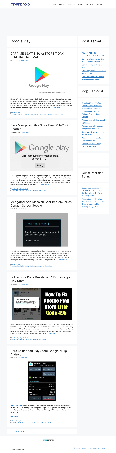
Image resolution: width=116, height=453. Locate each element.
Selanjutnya (19, 431)
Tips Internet (90, 4)
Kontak (90, 448)
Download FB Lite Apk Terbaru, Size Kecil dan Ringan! (91, 114)
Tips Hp (61, 4)
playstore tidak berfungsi (42, 114)
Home (54, 4)
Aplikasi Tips (25, 422)
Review (99, 4)
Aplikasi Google (16, 266)
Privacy (84, 448)
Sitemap (103, 448)
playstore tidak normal (56, 114)
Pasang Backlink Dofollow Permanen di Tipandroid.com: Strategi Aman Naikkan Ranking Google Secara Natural (93, 204)
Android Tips (71, 4)
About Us (96, 448)
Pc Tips (80, 4)
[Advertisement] (58, 21)
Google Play (15, 114)
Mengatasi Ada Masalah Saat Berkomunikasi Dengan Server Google (41, 203)
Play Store (23, 114)
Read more (56, 108)
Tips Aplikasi (24, 189)
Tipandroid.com (16, 405)
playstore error (30, 114)
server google (40, 266)
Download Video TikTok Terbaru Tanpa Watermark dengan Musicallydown (92, 105)
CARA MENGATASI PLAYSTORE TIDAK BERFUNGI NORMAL (37, 55)
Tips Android (48, 266)
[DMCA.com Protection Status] (48, 441)
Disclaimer (76, 448)
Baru (13, 421)
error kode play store (18, 190)
